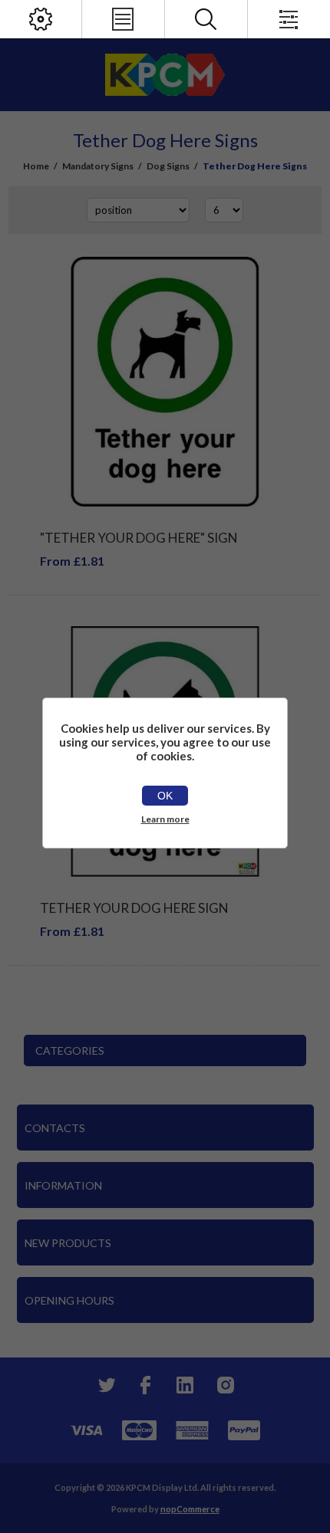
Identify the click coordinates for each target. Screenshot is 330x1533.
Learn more (165, 819)
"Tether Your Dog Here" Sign (139, 538)
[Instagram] (225, 1385)
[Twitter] (105, 1385)
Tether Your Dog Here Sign (134, 908)
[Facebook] (145, 1385)
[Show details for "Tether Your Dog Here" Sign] (165, 382)
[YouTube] (185, 1385)
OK (165, 795)
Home (36, 166)
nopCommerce (189, 1509)
